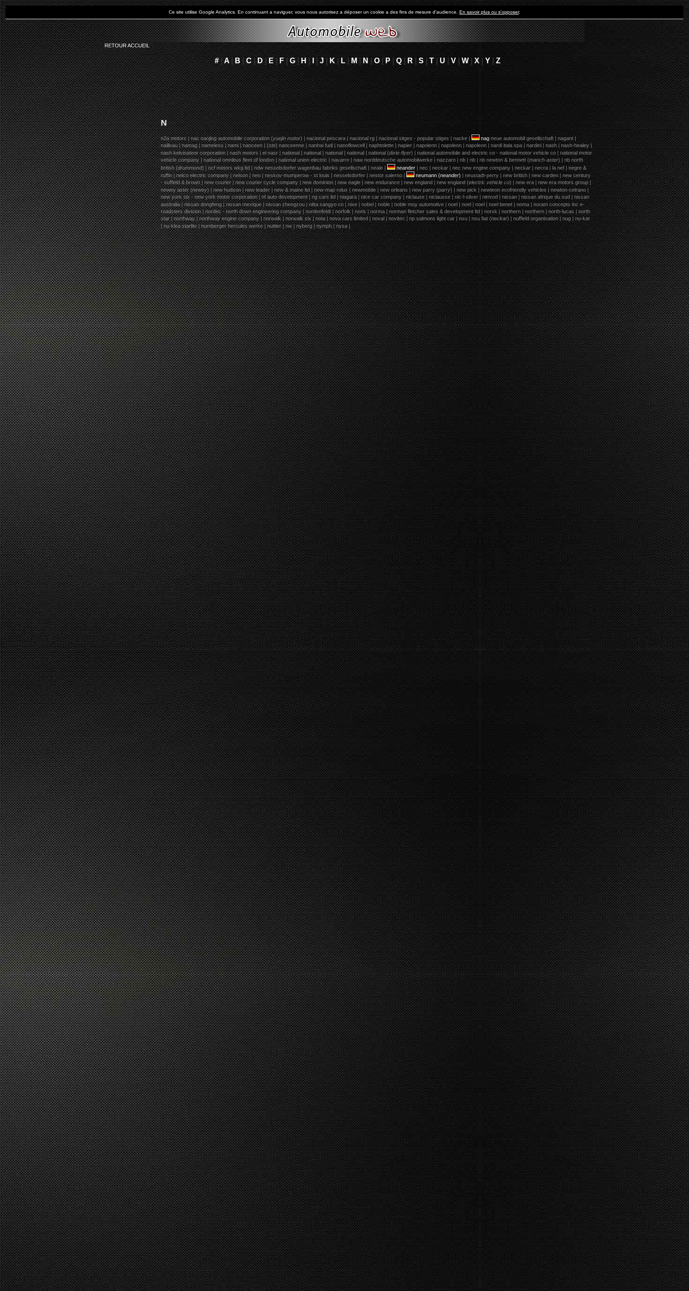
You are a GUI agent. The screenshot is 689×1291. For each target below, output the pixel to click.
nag (485, 138)
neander (406, 168)
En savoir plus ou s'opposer (489, 12)
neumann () (438, 175)
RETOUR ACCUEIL (127, 45)
